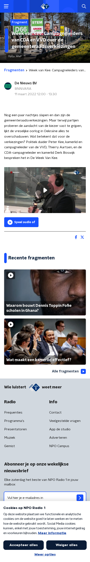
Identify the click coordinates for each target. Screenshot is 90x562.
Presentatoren (15, 429)
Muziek (9, 437)
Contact (55, 412)
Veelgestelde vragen (65, 421)
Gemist (9, 446)
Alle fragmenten (65, 371)
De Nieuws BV (26, 83)
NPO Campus (59, 446)
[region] (45, 190)
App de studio (60, 429)
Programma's (14, 421)
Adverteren (58, 437)
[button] (6, 6)
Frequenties (13, 412)
